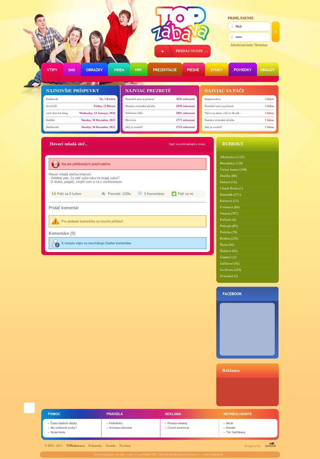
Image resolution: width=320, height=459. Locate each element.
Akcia (229, 423)
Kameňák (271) (230, 194)
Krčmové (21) (229, 201)
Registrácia (261, 44)
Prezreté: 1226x (119, 194)
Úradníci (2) (228, 257)
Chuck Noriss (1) (231, 188)
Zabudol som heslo (242, 44)
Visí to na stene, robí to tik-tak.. (222, 112)
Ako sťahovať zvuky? (63, 427)
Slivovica (130, 120)
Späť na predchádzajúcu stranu (187, 144)
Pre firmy (125, 445)
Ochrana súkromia (120, 427)
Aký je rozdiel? (134, 127)
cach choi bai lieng (57, 112)
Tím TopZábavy (235, 432)
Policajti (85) (229, 226)
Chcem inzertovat (178, 427)
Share (29, 406)
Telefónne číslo (134, 112)
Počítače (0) (228, 219)
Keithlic (50, 120)
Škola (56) (227, 245)
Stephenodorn (212, 98)
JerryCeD (51, 105)
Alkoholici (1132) (232, 157)
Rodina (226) (229, 238)
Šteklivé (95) (229, 251)
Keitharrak (52, 98)
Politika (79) (228, 232)
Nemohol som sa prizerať (139, 98)
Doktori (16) (228, 182)
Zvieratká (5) (229, 276)
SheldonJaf (52, 127)
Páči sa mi (185, 194)
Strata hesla (57, 432)
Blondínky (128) (231, 163)
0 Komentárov (154, 194)
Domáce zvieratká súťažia (140, 105)
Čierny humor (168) (233, 169)
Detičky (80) (228, 176)
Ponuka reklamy (177, 423)
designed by (253, 446)
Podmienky (115, 423)
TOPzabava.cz (75, 445)
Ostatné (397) (229, 213)
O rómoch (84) (230, 207)
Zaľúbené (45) (229, 263)
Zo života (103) (230, 270)
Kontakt (230, 427)
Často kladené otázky (63, 423)
